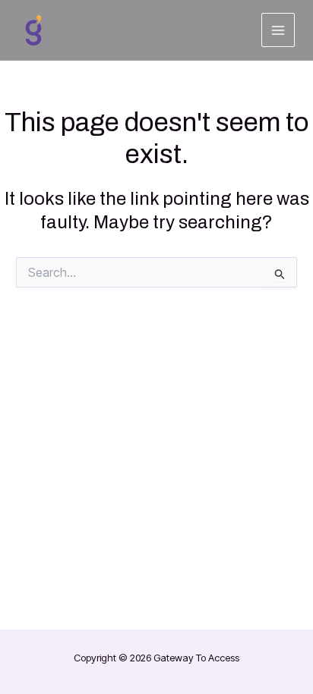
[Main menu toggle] (278, 30)
